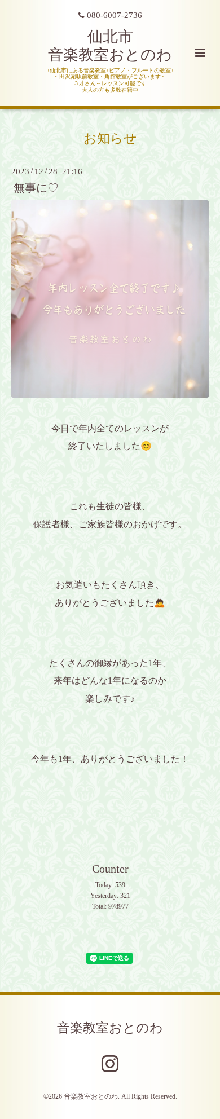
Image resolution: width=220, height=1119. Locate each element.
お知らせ (110, 138)
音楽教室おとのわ (110, 1028)
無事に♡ (36, 188)
